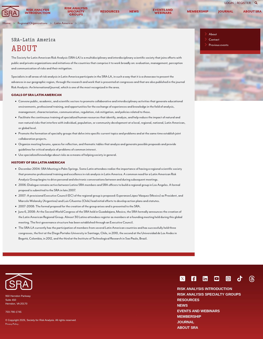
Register (244, 3)
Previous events (218, 45)
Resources (109, 11)
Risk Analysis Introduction (37, 11)
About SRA (252, 11)
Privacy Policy (11, 324)
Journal (225, 11)
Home (7, 23)
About (213, 34)
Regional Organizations (32, 23)
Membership (197, 11)
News (134, 11)
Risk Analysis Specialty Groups (75, 11)
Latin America (63, 23)
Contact (214, 39)
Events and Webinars (163, 11)
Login (229, 3)
